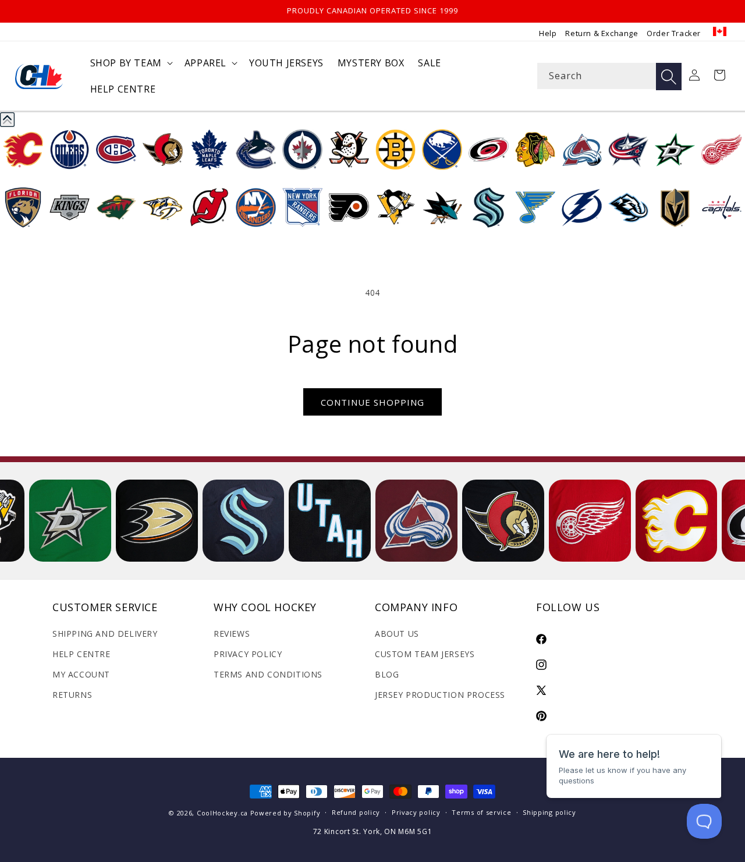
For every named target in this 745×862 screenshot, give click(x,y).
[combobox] (609, 76)
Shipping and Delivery (105, 633)
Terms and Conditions (268, 674)
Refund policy (356, 812)
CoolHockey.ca (222, 812)
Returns (72, 694)
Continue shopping (372, 402)
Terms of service (481, 812)
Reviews (232, 633)
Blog (387, 674)
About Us (397, 633)
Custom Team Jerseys (424, 653)
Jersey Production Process (440, 694)
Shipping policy (549, 812)
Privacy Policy (248, 653)
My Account (81, 674)
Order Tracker (674, 33)
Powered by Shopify (285, 812)
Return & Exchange (601, 33)
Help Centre (81, 653)
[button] (130, 63)
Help (547, 33)
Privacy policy (416, 812)
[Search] (669, 76)
